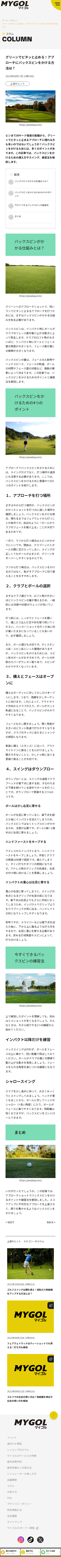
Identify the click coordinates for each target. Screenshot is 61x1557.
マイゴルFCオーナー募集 (20, 1528)
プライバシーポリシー (19, 1503)
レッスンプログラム (18, 1449)
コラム (10, 1485)
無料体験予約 (14, 1461)
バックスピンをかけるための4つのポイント (33, 194)
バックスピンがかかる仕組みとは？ (32, 181)
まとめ (18, 216)
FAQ (9, 1497)
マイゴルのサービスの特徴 (21, 1455)
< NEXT (10, 1222)
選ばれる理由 (14, 1443)
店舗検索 (12, 1479)
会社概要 (12, 1516)
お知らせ (12, 1491)
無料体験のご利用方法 (19, 1467)
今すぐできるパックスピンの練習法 (32, 205)
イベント (12, 1437)
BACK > (51, 1222)
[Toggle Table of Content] (11, 174)
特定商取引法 (14, 1510)
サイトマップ (14, 1522)
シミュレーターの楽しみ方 (21, 1473)
